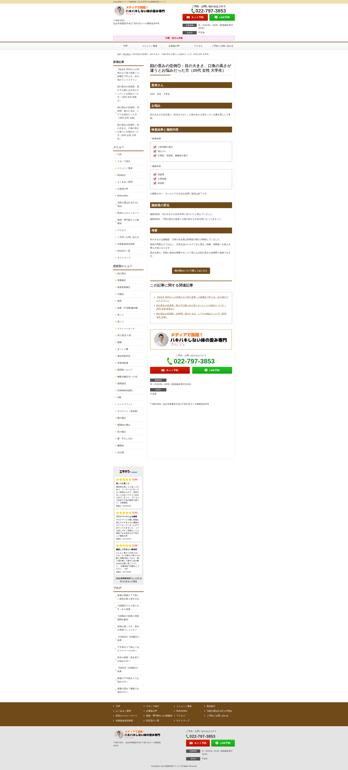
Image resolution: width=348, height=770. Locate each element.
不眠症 (120, 294)
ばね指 (120, 452)
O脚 (119, 397)
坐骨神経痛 (122, 363)
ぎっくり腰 (122, 349)
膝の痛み (121, 418)
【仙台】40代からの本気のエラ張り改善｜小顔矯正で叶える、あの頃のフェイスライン (128, 74)
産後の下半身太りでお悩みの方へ (128, 680)
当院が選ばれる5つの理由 (127, 204)
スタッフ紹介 (123, 161)
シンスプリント (125, 404)
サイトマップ (123, 258)
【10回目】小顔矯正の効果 (128, 638)
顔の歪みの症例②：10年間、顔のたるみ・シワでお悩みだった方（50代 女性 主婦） (128, 112)
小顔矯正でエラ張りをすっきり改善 (128, 607)
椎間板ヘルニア (125, 370)
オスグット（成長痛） (128, 411)
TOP (125, 46)
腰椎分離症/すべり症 (127, 377)
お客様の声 (174, 46)
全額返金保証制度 (126, 244)
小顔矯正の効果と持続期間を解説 (128, 618)
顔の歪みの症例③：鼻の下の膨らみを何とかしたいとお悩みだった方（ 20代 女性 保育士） (128, 93)
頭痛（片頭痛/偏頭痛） (128, 308)
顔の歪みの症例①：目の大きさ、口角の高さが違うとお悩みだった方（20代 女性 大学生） (128, 132)
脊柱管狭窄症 (123, 356)
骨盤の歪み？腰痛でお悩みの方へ (128, 690)
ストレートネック (126, 328)
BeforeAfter (122, 196)
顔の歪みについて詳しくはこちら (191, 270)
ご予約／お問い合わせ (222, 46)
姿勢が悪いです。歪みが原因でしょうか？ (128, 628)
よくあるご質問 (125, 182)
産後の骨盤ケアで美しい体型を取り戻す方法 (128, 597)
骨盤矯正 (121, 280)
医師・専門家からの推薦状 (128, 222)
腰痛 (119, 342)
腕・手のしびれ (125, 438)
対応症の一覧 (123, 251)
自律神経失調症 (125, 390)
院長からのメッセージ (128, 213)
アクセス (198, 46)
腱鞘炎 (120, 445)
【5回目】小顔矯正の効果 (127, 669)
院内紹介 (121, 175)
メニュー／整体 (149, 46)
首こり (120, 315)
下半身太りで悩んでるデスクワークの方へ (128, 649)
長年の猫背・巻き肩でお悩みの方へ (128, 659)
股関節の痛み (123, 425)
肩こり (120, 321)
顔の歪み (127, 54)
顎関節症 (121, 383)
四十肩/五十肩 (124, 335)
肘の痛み (121, 432)
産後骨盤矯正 (123, 287)
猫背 (119, 301)
